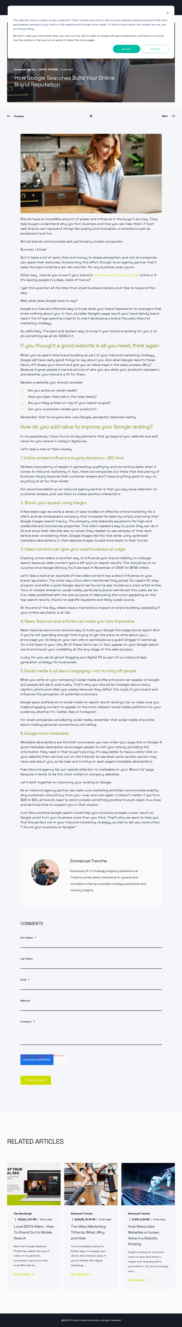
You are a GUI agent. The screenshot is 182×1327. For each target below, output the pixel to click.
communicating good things (116, 275)
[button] (7, 1320)
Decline (155, 49)
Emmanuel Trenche (25, 69)
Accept (126, 49)
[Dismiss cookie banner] (167, 13)
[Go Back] (91, 116)
